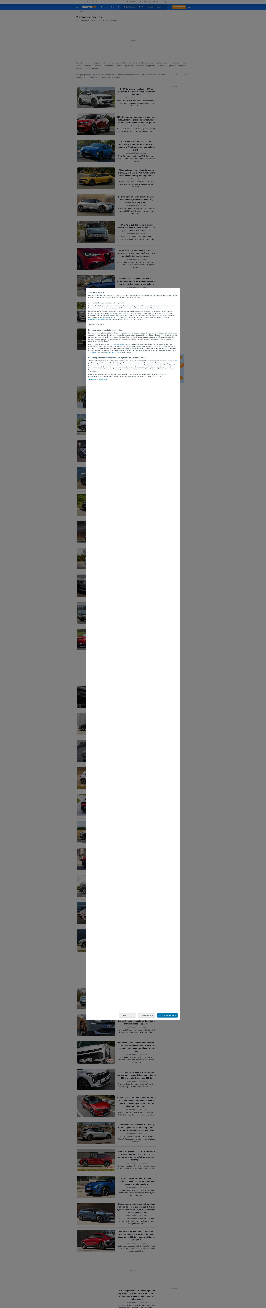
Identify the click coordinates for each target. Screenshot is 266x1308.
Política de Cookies (115, 317)
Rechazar (127, 1015)
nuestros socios (118, 344)
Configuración (146, 1015)
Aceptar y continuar (167, 1015)
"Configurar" (92, 352)
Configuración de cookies (97, 319)
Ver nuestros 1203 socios (97, 379)
